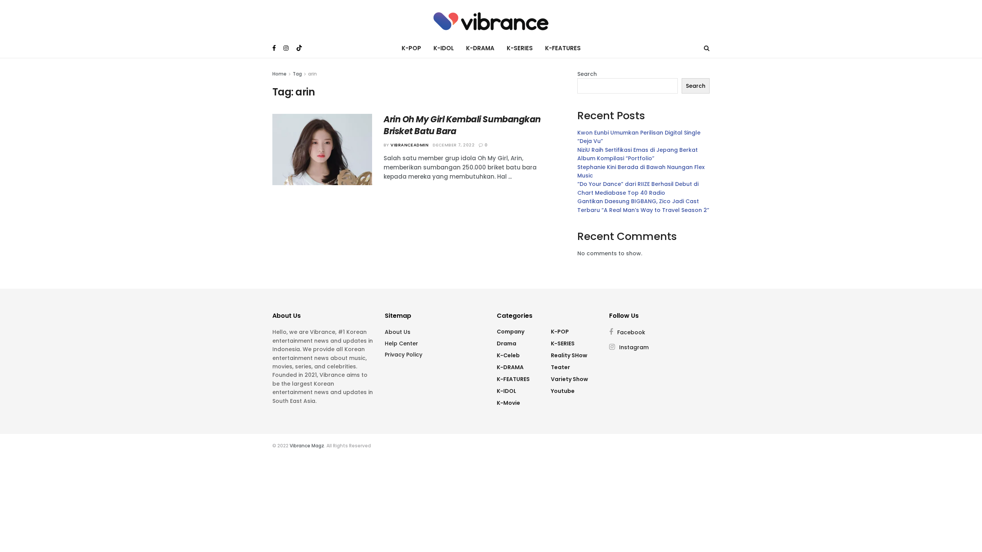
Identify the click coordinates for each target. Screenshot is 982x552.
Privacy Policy (403, 354)
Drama (506, 343)
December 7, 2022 (454, 145)
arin (312, 74)
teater (560, 367)
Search (587, 74)
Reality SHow (569, 355)
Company (510, 331)
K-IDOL (443, 48)
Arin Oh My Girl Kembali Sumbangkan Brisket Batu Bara (462, 125)
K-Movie (508, 403)
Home (279, 74)
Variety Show (569, 379)
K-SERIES (520, 48)
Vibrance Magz (307, 445)
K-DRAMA (480, 48)
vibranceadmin (409, 145)
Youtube (563, 391)
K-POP (411, 48)
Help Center (401, 343)
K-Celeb (508, 355)
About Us (397, 332)
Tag (297, 74)
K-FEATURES (563, 48)
